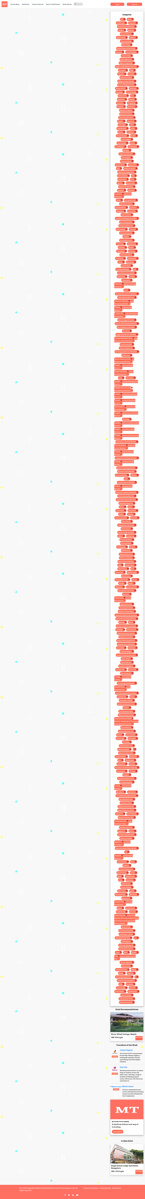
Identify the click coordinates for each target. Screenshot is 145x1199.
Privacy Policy (105, 1188)
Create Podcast (37, 4)
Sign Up (134, 4)
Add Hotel (25, 4)
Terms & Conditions (90, 1188)
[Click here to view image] (115, 1052)
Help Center (116, 1188)
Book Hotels (67, 4)
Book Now (139, 1037)
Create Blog (14, 4)
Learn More (117, 1132)
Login (117, 4)
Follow (115, 1057)
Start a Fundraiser (53, 4)
